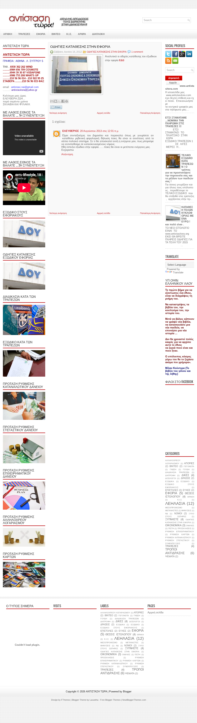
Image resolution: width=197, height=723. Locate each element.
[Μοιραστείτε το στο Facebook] (63, 101)
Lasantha (94, 700)
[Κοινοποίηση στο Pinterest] (66, 101)
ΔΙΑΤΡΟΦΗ (170, 475)
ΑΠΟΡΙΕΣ (189, 463)
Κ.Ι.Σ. (179, 500)
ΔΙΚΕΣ (185, 475)
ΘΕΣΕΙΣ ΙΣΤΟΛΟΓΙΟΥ (179, 495)
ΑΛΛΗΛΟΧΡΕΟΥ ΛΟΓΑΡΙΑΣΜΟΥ (115, 613)
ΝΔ (166, 514)
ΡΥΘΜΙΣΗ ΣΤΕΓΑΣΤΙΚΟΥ (177, 540)
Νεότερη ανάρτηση (58, 113)
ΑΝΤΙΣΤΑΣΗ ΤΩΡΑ (96, 691)
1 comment (137, 52)
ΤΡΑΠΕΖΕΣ (171, 546)
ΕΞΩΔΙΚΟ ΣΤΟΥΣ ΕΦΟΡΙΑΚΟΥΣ (118, 628)
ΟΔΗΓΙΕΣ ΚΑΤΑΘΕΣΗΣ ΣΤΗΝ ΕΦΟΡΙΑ (80, 46)
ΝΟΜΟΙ (178, 513)
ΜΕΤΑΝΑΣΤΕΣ (171, 510)
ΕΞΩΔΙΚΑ (169, 481)
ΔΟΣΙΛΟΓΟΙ (170, 478)
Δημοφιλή (173, 78)
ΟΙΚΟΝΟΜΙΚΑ (173, 525)
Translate (178, 272)
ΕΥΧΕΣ (186, 490)
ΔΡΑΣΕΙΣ (185, 478)
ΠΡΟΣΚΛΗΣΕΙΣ (184, 528)
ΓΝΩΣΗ (173, 469)
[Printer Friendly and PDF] (56, 107)
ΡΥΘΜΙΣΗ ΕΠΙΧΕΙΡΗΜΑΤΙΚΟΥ (179, 531)
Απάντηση (67, 154)
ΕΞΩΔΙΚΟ (185, 481)
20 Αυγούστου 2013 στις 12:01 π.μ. (99, 131)
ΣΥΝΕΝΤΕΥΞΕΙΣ (172, 543)
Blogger (127, 691)
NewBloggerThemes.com (134, 700)
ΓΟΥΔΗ (186, 469)
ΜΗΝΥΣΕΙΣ (186, 510)
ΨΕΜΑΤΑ (170, 556)
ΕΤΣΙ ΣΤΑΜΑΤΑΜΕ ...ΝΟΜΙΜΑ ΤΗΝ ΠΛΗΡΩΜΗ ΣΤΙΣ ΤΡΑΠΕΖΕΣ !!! (176, 122)
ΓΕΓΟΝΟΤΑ (189, 466)
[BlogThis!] (56, 101)
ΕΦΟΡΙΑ (171, 493)
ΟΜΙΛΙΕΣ (190, 525)
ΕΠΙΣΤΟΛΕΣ (171, 490)
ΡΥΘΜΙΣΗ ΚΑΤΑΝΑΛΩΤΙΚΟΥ (178, 537)
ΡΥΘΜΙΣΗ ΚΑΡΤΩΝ (179, 534)
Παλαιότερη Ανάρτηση (150, 113)
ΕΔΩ (121, 60)
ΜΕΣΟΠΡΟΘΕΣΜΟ (173, 508)
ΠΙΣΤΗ (171, 528)
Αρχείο (173, 82)
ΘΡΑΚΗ (190, 497)
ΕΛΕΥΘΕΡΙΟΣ (70, 131)
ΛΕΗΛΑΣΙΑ (175, 503)
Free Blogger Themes (110, 700)
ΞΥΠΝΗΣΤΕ (172, 519)
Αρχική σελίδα (103, 113)
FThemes (65, 700)
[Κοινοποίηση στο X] (59, 101)
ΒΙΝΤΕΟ (173, 466)
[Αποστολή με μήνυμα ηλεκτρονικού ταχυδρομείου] (52, 101)
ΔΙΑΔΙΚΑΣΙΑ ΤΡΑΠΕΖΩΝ (177, 472)
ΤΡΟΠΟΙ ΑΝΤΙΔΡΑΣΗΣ (175, 551)
